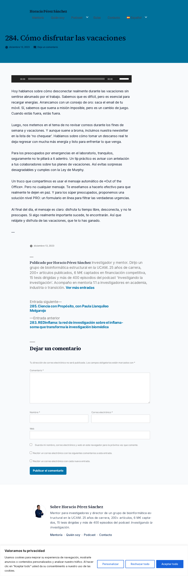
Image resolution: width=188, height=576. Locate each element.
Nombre (35, 412)
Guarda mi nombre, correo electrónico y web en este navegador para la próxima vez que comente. (86, 445)
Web (32, 428)
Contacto (114, 17)
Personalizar (110, 564)
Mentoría (38, 17)
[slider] (125, 78)
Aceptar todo (170, 564)
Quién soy (57, 17)
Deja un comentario (47, 47)
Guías (97, 17)
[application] (71, 79)
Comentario (37, 370)
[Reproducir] (16, 79)
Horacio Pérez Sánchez (48, 11)
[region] (94, 560)
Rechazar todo (140, 564)
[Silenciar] (116, 79)
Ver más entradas (80, 288)
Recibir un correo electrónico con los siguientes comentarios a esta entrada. (72, 453)
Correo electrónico (102, 412)
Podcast (76, 17)
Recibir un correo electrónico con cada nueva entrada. (61, 461)
